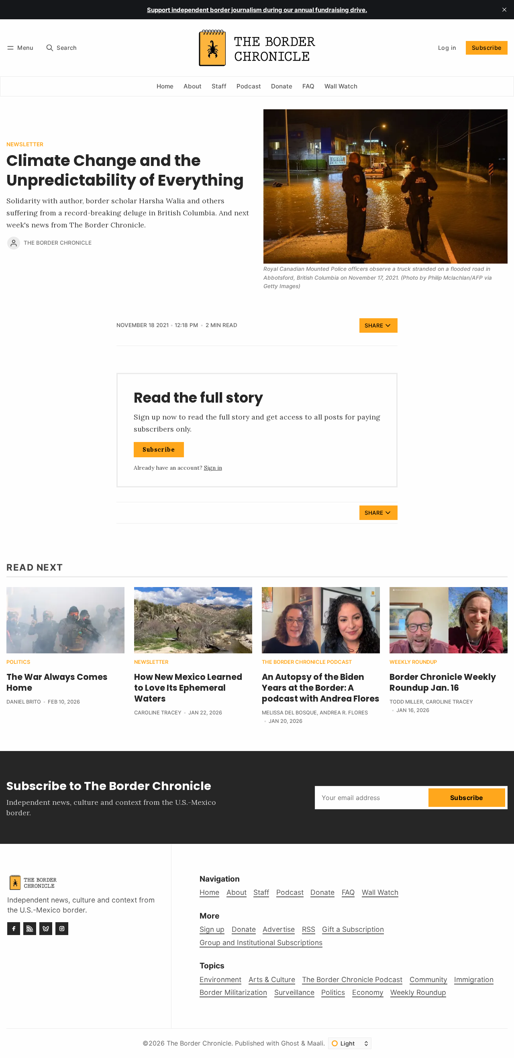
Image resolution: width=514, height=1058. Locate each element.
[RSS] (29, 928)
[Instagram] (61, 928)
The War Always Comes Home (57, 682)
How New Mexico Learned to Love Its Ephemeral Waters (188, 687)
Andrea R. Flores (344, 713)
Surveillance (294, 992)
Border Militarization (233, 992)
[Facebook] (13, 928)
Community (428, 979)
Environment (220, 979)
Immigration (474, 979)
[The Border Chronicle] (13, 243)
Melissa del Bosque (289, 713)
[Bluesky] (45, 928)
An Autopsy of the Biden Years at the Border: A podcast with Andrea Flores (320, 687)
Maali (315, 1043)
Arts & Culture (272, 979)
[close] (504, 9)
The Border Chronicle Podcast (307, 662)
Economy (367, 992)
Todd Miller (406, 702)
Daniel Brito (23, 702)
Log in (447, 47)
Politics (18, 662)
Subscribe (487, 47)
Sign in (213, 467)
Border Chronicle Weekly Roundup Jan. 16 (443, 682)
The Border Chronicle (58, 242)
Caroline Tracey (158, 713)
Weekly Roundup (413, 662)
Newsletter (24, 144)
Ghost (290, 1043)
